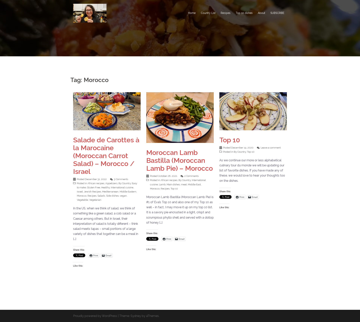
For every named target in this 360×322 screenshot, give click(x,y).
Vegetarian (95, 199)
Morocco (81, 195)
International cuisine (122, 187)
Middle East (194, 184)
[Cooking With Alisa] (89, 13)
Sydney (135, 316)
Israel (80, 191)
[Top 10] (253, 111)
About (261, 12)
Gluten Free (93, 187)
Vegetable (82, 199)
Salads (101, 195)
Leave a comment (271, 147)
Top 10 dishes (244, 12)
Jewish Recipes (92, 191)
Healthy (105, 187)
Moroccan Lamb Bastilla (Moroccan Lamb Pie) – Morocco (179, 160)
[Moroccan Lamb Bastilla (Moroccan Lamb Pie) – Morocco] (180, 117)
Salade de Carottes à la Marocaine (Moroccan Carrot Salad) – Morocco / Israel (106, 155)
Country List (208, 12)
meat (184, 184)
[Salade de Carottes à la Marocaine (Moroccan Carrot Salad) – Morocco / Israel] (107, 111)
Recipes (225, 12)
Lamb (162, 184)
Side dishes (112, 195)
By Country (124, 183)
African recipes (96, 183)
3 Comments (121, 179)
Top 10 (174, 188)
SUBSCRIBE (277, 12)
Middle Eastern (128, 191)
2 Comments (191, 176)
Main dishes (173, 184)
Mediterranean (110, 191)
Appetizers (111, 183)
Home (192, 12)
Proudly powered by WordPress (95, 316)
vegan (123, 195)
